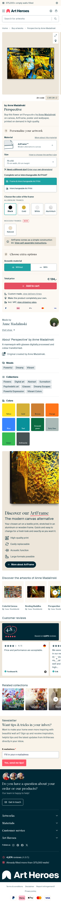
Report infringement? (45, 886)
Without (19, 267)
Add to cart (32, 286)
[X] (26, 845)
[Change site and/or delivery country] (57, 3)
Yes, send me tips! (14, 763)
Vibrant (30, 367)
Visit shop (7, 330)
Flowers (7, 381)
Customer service (13, 830)
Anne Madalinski (16, 105)
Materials (8, 823)
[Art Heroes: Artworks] (57, 815)
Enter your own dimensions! (29, 169)
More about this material (46, 137)
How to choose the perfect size (43, 154)
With (45, 267)
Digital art (19, 381)
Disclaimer (29, 886)
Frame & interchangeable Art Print (25, 181)
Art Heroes (9, 837)
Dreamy (19, 367)
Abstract (32, 381)
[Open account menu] (51, 11)
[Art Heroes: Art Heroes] (57, 838)
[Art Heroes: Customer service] (57, 830)
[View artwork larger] (55, 35)
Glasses (26, 386)
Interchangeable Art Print (21, 188)
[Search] (55, 18)
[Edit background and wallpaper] (55, 40)
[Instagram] (13, 845)
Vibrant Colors (35, 391)
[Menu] (3, 11)
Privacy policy (30, 891)
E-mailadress (9, 749)
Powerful (8, 367)
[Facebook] (22, 845)
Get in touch (15, 802)
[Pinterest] (17, 845)
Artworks (8, 815)
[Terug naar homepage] (17, 11)
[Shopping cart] (56, 11)
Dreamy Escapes (42, 386)
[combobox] (27, 18)
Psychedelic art (11, 386)
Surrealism (45, 381)
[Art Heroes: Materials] (57, 823)
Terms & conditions (14, 886)
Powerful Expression (14, 391)
